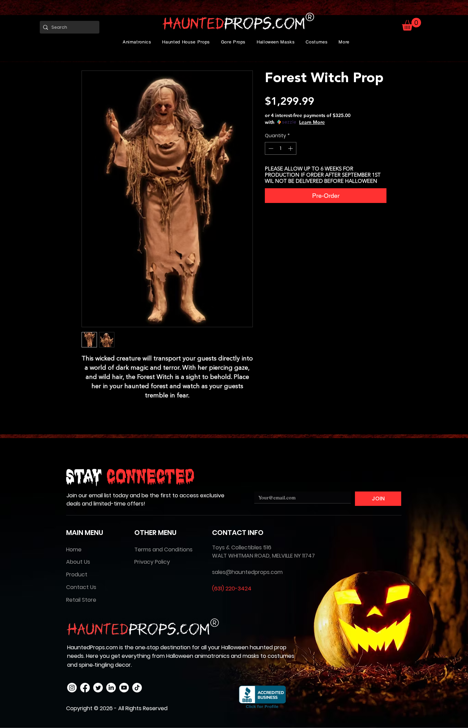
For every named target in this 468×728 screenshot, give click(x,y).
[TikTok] (137, 687)
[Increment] (291, 148)
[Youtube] (124, 687)
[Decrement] (270, 148)
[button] (137, 42)
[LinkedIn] (111, 687)
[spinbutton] (280, 148)
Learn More (312, 122)
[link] (411, 24)
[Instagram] (72, 687)
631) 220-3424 (232, 588)
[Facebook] (85, 687)
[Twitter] (98, 687)
